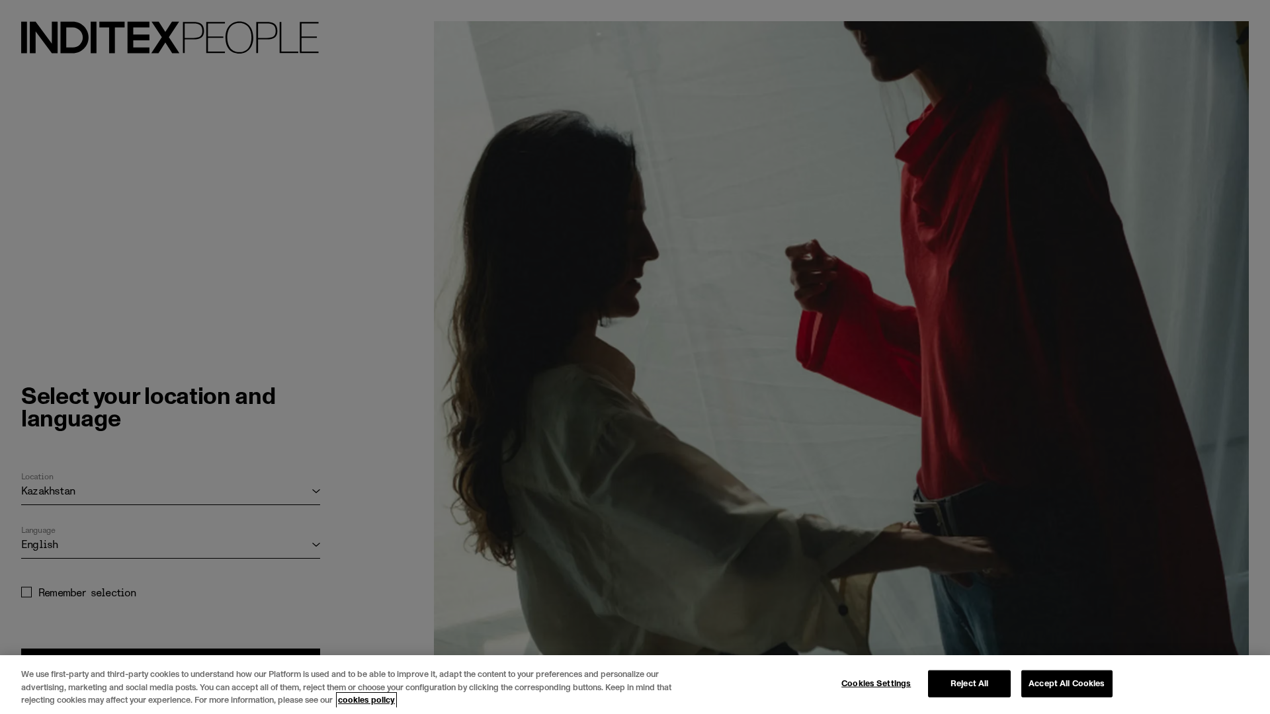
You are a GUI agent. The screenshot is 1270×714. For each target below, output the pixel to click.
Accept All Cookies (1067, 683)
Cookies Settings (876, 683)
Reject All (969, 683)
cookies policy (366, 700)
